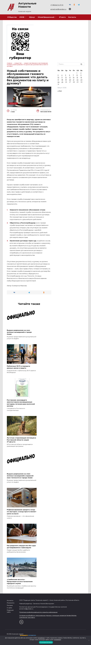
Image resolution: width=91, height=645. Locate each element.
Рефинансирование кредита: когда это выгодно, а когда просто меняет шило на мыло (21, 512)
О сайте (9, 608)
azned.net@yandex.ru (58, 9)
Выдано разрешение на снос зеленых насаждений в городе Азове (19, 332)
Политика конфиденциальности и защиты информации (38, 612)
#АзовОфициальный (46, 17)
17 (58, 80)
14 (73, 77)
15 (77, 77)
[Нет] (89, 640)
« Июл (59, 91)
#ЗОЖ (21, 17)
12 (66, 77)
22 (77, 80)
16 (81, 77)
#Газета (62, 17)
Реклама (10, 605)
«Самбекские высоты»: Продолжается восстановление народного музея (20, 581)
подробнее (41, 638)
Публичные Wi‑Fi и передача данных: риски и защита (18, 367)
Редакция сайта (10, 611)
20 (70, 80)
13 (70, 77)
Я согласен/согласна (46, 642)
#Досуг (32, 17)
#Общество (12, 17)
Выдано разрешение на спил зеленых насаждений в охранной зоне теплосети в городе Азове (20, 476)
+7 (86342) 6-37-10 (56, 5)
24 (58, 82)
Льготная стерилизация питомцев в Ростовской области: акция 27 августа (21, 440)
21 (73, 80)
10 (58, 77)
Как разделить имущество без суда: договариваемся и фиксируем (21, 546)
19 (66, 80)
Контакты (72, 17)
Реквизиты (10, 603)
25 (62, 82)
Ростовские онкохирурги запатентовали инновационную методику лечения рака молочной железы (21, 403)
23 (81, 80)
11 (62, 77)
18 (62, 80)
